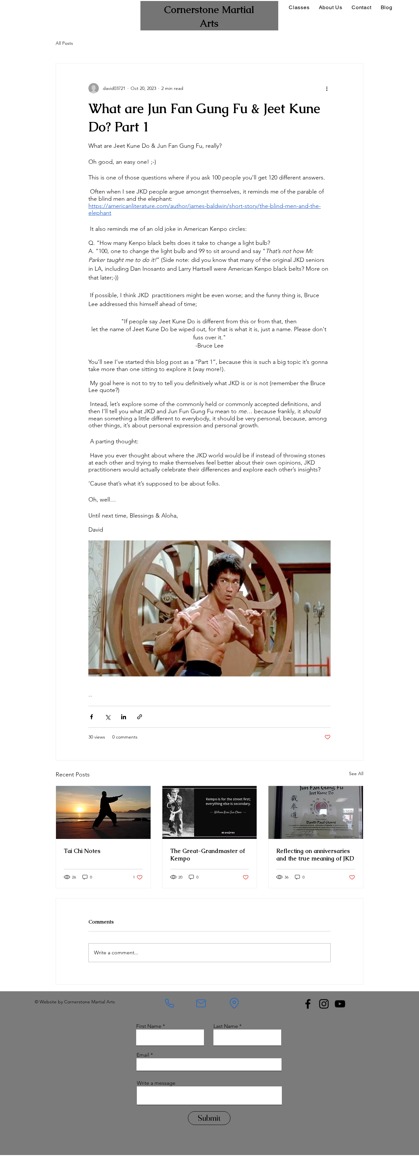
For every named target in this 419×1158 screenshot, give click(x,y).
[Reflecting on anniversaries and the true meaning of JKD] (315, 812)
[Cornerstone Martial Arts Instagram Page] (324, 1003)
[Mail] (201, 1003)
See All (356, 773)
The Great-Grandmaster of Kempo (207, 854)
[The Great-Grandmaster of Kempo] (209, 812)
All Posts (64, 43)
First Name (148, 1026)
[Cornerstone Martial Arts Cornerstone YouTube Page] (340, 1003)
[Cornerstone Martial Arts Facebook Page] (307, 1003)
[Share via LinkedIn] (123, 717)
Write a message (156, 1083)
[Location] (234, 1003)
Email (143, 1055)
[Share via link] (140, 717)
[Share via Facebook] (91, 717)
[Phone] (169, 1003)
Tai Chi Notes (82, 851)
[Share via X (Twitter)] (107, 717)
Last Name (225, 1026)
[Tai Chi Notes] (103, 812)
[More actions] (327, 88)
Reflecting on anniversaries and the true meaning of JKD (315, 854)
